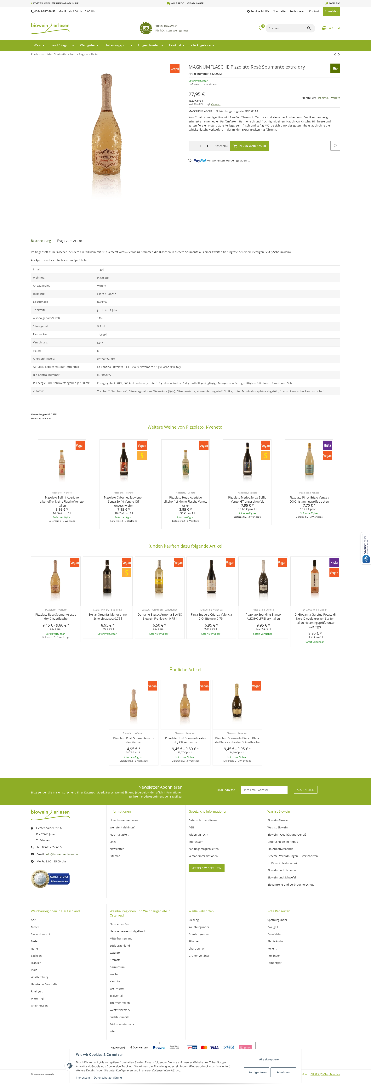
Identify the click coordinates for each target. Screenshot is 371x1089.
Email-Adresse (225, 790)
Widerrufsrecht (198, 834)
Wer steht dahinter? (122, 827)
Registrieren (297, 11)
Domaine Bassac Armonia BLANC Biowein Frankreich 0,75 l (160, 616)
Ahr (33, 920)
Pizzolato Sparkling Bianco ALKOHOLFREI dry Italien (263, 616)
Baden (35, 941)
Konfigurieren (257, 1072)
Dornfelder (274, 934)
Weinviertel (117, 988)
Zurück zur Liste (41, 54)
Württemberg (39, 977)
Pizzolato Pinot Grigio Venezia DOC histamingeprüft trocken (309, 499)
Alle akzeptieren (269, 1059)
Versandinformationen (203, 856)
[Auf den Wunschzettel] (335, 146)
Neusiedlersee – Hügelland (127, 931)
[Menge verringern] (193, 146)
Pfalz (34, 970)
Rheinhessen (39, 1005)
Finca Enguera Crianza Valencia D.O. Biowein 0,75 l (211, 616)
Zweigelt (272, 927)
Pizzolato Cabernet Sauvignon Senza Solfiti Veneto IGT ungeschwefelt (123, 501)
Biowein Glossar (277, 820)
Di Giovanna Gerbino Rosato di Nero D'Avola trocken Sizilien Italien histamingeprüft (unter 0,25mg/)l (315, 620)
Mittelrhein (38, 998)
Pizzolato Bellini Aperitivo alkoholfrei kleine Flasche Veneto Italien (62, 501)
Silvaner (194, 941)
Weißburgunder (199, 927)
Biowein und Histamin (281, 870)
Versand (215, 104)
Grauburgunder (199, 934)
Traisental (116, 995)
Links (113, 842)
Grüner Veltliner (199, 955)
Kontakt (314, 11)
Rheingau (37, 991)
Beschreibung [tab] (41, 241)
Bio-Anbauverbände (280, 849)
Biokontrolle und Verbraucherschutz (290, 884)
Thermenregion (120, 1003)
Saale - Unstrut (40, 934)
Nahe (34, 948)
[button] (258, 11)
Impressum (83, 1077)
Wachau (115, 974)
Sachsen (36, 955)
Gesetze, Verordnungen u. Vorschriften (292, 856)
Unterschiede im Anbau (282, 842)
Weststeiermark (120, 1010)
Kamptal (115, 981)
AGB (191, 827)
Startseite (279, 11)
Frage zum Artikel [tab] (70, 241)
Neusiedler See (119, 924)
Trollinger (273, 955)
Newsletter (117, 849)
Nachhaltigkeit (119, 834)
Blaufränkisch (276, 941)
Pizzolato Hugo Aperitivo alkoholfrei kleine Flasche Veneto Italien (185, 501)
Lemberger (274, 963)
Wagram (115, 953)
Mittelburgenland (121, 938)
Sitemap (115, 856)
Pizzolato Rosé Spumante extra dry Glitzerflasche (55, 616)
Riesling (194, 920)
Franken (36, 963)
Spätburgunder (277, 920)
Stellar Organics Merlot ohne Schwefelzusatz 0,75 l (108, 616)
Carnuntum (117, 967)
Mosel (35, 927)
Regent (272, 948)
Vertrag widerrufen (206, 868)
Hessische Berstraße (44, 984)
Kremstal (115, 960)
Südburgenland (120, 945)
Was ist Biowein (277, 827)
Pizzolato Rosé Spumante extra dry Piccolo (133, 740)
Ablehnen (283, 1072)
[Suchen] (311, 28)
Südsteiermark (119, 1017)
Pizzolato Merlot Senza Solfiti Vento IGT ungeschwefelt (247, 499)
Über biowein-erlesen (124, 820)
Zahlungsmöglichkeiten (204, 849)
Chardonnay (196, 948)
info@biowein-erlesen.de (61, 854)
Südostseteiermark (122, 1024)
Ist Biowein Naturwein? (282, 863)
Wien (113, 1031)
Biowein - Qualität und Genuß (286, 834)
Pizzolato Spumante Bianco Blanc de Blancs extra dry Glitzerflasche (237, 740)
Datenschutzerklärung (108, 1077)
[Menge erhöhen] (207, 146)
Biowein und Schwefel (281, 877)
